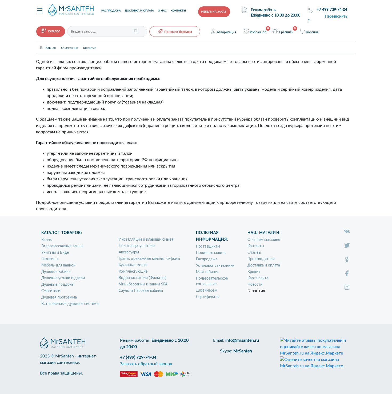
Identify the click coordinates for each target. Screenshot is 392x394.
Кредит (253, 272)
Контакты (178, 10)
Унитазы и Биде (55, 252)
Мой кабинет (207, 272)
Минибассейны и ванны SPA (143, 284)
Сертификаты (207, 297)
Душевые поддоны (57, 284)
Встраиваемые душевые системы (70, 304)
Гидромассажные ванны (62, 246)
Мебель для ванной (58, 265)
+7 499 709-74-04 (332, 10)
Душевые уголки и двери (63, 278)
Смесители (50, 291)
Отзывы (254, 252)
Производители (261, 259)
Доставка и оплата (139, 10)
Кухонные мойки (133, 265)
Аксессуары (129, 252)
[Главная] (50, 43)
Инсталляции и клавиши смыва (146, 239)
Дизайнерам (206, 290)
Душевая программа (59, 297)
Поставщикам (208, 246)
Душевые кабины (56, 272)
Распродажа (111, 10)
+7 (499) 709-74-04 (138, 357)
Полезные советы (211, 253)
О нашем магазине (263, 240)
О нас (162, 10)
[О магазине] (69, 43)
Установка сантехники (215, 266)
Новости (254, 284)
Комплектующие (133, 271)
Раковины (49, 259)
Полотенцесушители (137, 246)
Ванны (47, 240)
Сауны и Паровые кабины (141, 291)
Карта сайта (257, 278)
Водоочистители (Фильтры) (142, 278)
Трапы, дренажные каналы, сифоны (149, 259)
